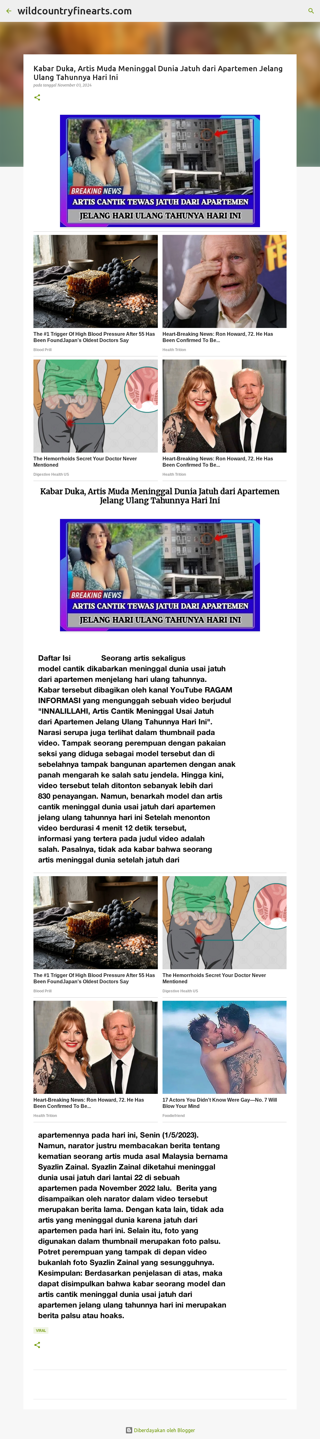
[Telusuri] (140, 10)
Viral (41, 1330)
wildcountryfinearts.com (75, 10)
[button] (37, 98)
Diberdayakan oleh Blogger (164, 1430)
